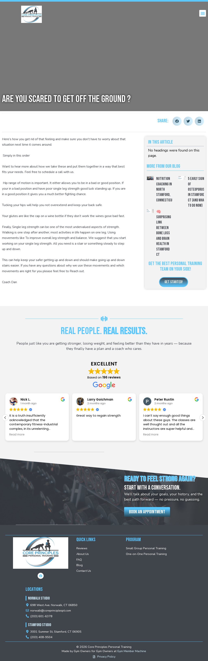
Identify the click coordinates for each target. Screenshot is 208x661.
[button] (202, 13)
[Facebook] (41, 576)
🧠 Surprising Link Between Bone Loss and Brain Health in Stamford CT (163, 233)
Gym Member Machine (131, 651)
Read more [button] (17, 434)
